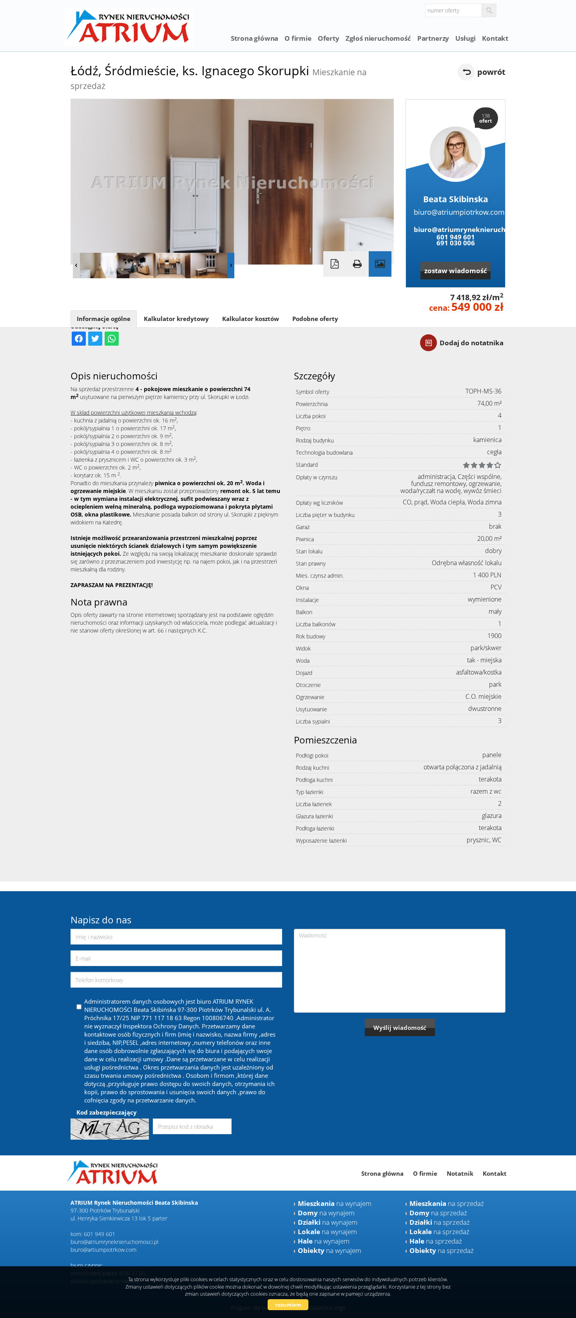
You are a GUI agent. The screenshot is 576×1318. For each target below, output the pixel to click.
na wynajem (334, 1203)
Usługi (465, 38)
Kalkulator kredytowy (176, 319)
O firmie (298, 38)
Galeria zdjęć (380, 264)
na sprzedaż (446, 1203)
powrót (491, 72)
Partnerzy (433, 38)
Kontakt (495, 38)
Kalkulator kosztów (250, 319)
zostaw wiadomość (455, 270)
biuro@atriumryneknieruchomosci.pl (455, 229)
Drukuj (357, 264)
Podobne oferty (315, 319)
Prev (76, 265)
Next (230, 265)
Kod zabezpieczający (106, 1112)
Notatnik (460, 1173)
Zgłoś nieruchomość (378, 38)
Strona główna (254, 38)
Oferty (328, 38)
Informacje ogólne (103, 319)
